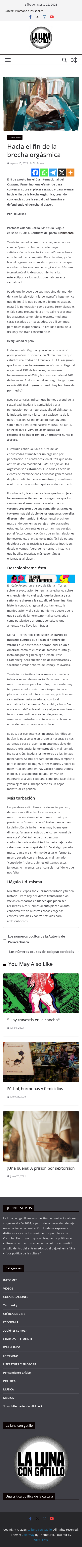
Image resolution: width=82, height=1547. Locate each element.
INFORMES (10, 1280)
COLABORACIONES (15, 1297)
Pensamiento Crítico (17, 1372)
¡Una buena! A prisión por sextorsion (41, 1168)
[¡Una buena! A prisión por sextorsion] (41, 1114)
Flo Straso (38, 163)
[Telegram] (53, 172)
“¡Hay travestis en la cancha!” (33, 1019)
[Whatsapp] (44, 172)
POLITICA (9, 1381)
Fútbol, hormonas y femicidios (35, 1088)
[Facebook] (35, 172)
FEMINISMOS (15, 137)
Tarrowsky (10, 1305)
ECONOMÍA (10, 1322)
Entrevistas (10, 1356)
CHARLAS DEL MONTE (18, 1339)
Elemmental (66, 233)
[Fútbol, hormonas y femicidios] (41, 1045)
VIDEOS (8, 1288)
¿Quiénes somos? (14, 1330)
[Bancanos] (41, 577)
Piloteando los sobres (29, 11)
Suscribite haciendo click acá (22, 1406)
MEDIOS (8, 1398)
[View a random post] (74, 60)
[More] (70, 172)
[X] (62, 172)
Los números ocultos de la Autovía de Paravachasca (36, 939)
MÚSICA (8, 1389)
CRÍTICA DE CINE (14, 1314)
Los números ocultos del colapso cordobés (41, 951)
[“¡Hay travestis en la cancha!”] (41, 976)
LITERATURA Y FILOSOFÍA (19, 1364)
